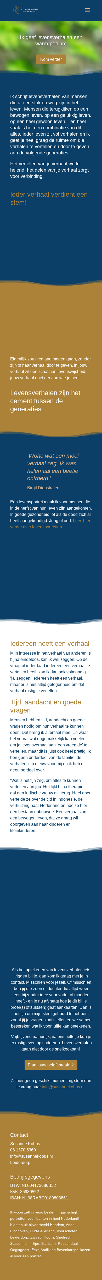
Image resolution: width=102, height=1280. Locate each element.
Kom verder (51, 59)
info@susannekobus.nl (63, 1087)
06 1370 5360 (23, 1150)
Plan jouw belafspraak (48, 1065)
